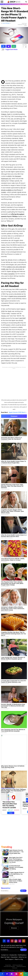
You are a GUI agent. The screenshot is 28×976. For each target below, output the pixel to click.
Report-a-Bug (19, 959)
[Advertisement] (14, 65)
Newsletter (14, 957)
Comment (14, 416)
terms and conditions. (21, 971)
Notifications (22, 955)
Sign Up (23, 890)
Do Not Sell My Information (9, 966)
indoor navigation (9, 274)
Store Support (9, 959)
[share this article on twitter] (8, 46)
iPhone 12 (3, 6)
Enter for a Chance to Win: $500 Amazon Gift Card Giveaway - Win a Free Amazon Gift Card (14, 4)
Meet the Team (5, 957)
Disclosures (14, 967)
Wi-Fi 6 (23, 188)
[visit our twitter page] (8, 940)
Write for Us (22, 957)
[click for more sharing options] (14, 46)
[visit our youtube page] (19, 940)
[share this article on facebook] (3, 46)
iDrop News (11, 970)
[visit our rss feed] (23, 940)
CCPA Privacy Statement (18, 965)
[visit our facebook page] (4, 940)
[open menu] (2, 1)
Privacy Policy (8, 965)
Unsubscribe (13, 955)
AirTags (14, 271)
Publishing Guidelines (21, 966)
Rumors (7, 6)
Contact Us (4, 955)
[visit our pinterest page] (12, 940)
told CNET (22, 318)
